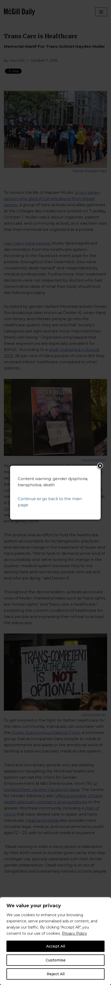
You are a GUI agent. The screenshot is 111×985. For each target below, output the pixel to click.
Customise (56, 960)
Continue (27, 498)
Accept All (55, 946)
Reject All (56, 974)
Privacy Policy (74, 933)
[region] (55, 941)
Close (100, 466)
